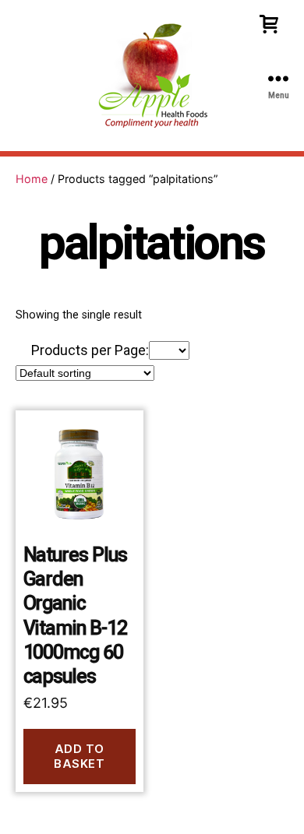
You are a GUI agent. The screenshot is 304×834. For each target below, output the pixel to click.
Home (32, 178)
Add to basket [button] (79, 756)
